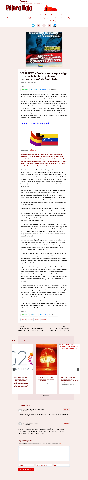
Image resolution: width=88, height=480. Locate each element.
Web (55, 465)
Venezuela (43, 319)
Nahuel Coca (66, 384)
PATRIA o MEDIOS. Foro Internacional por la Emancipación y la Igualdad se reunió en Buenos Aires (69, 380)
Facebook (43, 89)
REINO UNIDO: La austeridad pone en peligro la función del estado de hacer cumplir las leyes (59, 329)
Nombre (21, 465)
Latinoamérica (24, 70)
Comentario (22, 447)
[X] (44, 25)
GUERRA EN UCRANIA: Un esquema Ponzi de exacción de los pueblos (46, 379)
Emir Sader (30, 319)
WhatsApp (25, 89)
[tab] (43, 395)
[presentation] (22, 359)
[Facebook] (38, 25)
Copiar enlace (53, 89)
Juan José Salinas (26, 82)
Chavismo (23, 319)
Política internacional (43, 70)
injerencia (37, 319)
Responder (66, 409)
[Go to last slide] (14, 369)
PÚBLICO (33, 150)
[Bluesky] (54, 25)
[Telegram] (33, 25)
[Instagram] (49, 25)
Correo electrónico (42, 465)
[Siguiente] (78, 369)
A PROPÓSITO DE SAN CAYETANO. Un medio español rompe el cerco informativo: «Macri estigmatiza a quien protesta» (30, 329)
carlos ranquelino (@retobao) (32, 409)
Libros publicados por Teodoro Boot (55, 21)
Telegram (34, 89)
